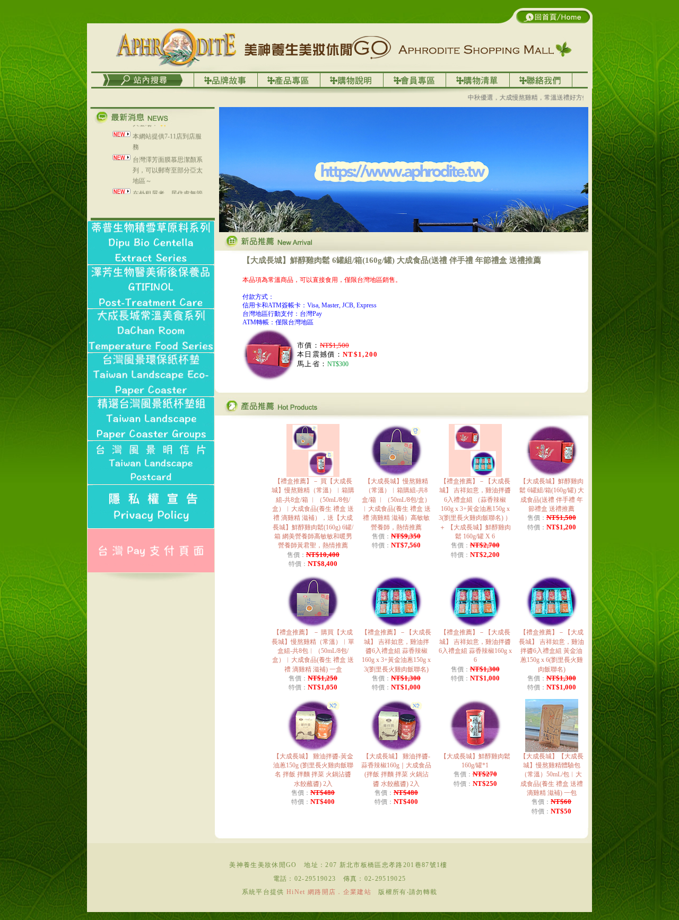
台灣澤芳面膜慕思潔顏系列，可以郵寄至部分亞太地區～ (168, 159)
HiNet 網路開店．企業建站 (328, 892)
